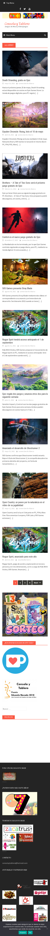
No (30, 932)
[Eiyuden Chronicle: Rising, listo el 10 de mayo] (25, 114)
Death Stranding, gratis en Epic (16, 80)
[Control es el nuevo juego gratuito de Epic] (25, 220)
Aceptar (23, 932)
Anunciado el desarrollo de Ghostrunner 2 (21, 448)
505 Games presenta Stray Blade (17, 288)
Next (36, 582)
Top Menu (10, 3)
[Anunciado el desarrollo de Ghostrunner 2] (25, 431)
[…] (36, 93)
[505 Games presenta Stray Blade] (25, 271)
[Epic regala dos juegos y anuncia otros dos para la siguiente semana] (25, 377)
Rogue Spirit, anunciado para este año (19, 556)
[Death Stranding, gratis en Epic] (25, 63)
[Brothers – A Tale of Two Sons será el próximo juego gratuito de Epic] (25, 166)
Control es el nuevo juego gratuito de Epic (21, 237)
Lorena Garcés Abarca (26, 83)
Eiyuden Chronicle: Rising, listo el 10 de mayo (22, 131)
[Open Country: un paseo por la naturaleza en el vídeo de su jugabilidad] (25, 485)
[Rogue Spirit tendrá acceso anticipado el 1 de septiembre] (25, 322)
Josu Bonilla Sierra (24, 560)
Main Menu (10, 35)
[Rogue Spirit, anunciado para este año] (25, 539)
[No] (47, 928)
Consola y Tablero (17, 24)
